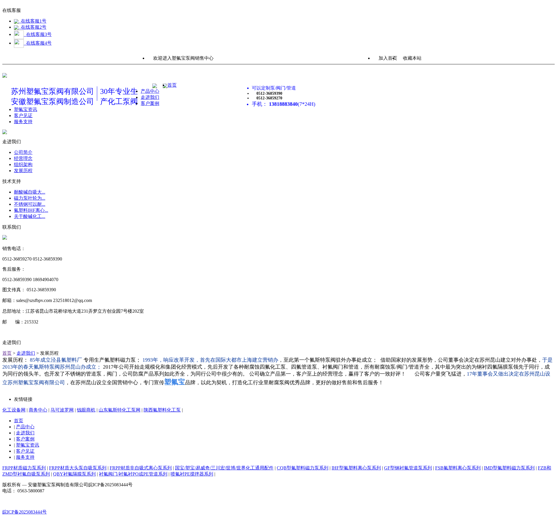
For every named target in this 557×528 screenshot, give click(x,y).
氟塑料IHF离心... (31, 210)
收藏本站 (412, 58)
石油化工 (35, 109)
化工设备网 (14, 409)
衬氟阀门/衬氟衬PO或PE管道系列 (60, 164)
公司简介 (23, 152)
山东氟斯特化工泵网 (119, 409)
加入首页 (388, 58)
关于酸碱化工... (29, 216)
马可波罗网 (62, 409)
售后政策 (35, 127)
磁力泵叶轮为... (29, 198)
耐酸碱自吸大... (29, 192)
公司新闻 (35, 115)
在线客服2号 (32, 27)
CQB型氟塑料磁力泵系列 (302, 467)
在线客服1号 (32, 21)
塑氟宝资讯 (27, 445)
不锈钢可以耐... (29, 204)
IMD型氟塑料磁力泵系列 (51, 145)
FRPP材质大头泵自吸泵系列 (77, 467)
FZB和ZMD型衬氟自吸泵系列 (56, 152)
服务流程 (35, 139)
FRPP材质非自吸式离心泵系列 (141, 467)
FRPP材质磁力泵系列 (162, 97)
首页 (172, 85)
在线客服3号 (38, 34)
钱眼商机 (86, 409)
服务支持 (23, 121)
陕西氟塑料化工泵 (162, 409)
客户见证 (23, 115)
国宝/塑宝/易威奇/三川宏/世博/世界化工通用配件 (224, 467)
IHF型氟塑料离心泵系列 (356, 467)
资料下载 (35, 133)
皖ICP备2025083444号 (24, 511)
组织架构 (23, 164)
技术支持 (35, 121)
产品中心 (150, 91)
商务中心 (38, 409)
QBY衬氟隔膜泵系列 (47, 158)
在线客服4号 (38, 43)
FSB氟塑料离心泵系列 (458, 467)
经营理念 (150, 103)
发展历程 (23, 170)
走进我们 (26, 353)
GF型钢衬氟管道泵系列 (408, 467)
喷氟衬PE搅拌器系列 (47, 170)
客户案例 (25, 438)
